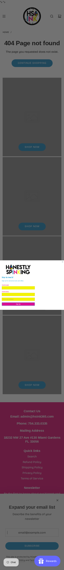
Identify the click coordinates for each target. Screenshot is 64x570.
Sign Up (18, 304)
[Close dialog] (62, 261)
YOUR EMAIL (5, 291)
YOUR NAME (5, 285)
